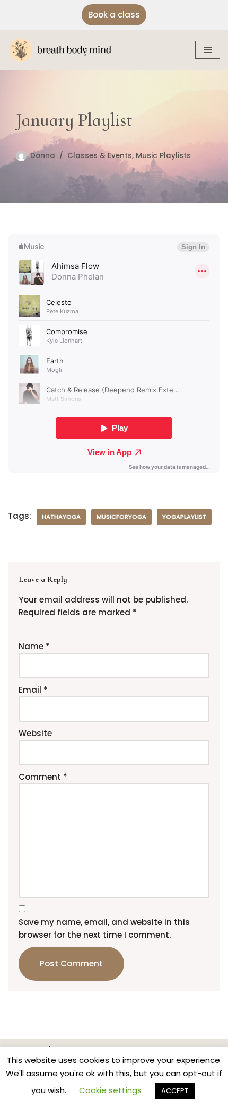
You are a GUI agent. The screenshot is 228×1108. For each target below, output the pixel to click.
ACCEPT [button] (174, 1091)
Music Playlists (163, 156)
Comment (43, 776)
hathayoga (61, 516)
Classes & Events (99, 156)
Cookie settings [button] (110, 1090)
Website (35, 733)
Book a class (114, 14)
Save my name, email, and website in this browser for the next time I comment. (104, 928)
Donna (42, 156)
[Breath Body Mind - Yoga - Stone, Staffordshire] (63, 50)
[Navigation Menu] (207, 50)
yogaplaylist (184, 516)
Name (34, 646)
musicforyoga (121, 516)
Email (33, 689)
